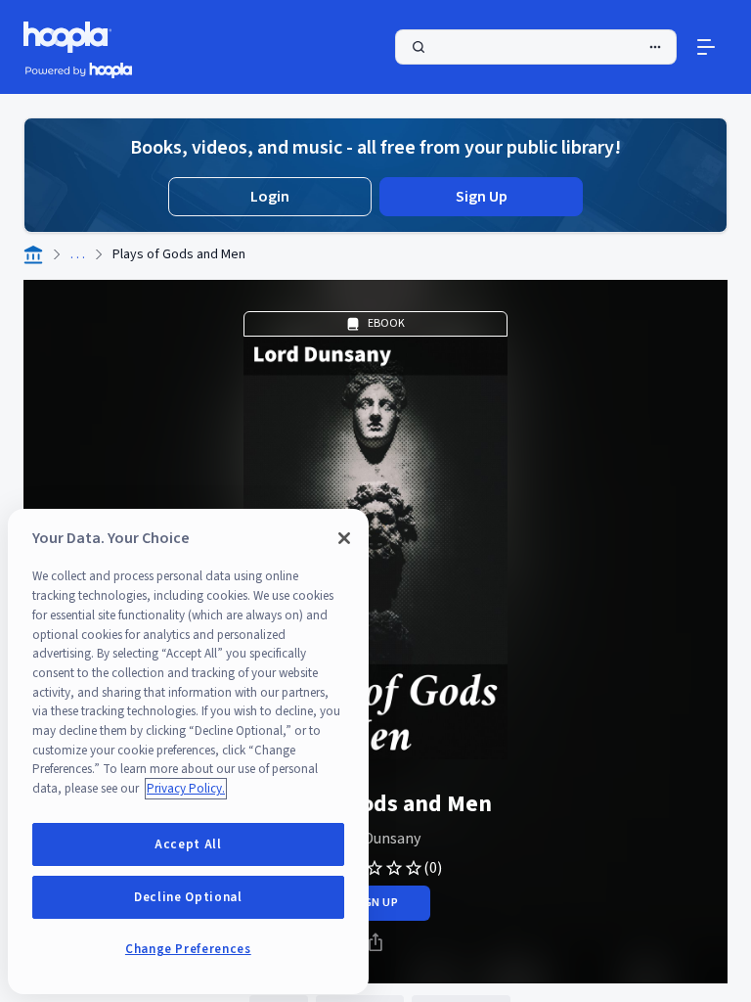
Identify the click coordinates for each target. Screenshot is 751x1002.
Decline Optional (188, 897)
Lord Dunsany (375, 838)
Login (269, 196)
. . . (77, 254)
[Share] (375, 942)
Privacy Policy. (186, 788)
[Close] (344, 538)
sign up (375, 902)
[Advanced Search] (655, 47)
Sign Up (482, 196)
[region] (188, 751)
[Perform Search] (536, 47)
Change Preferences (188, 949)
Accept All (188, 844)
